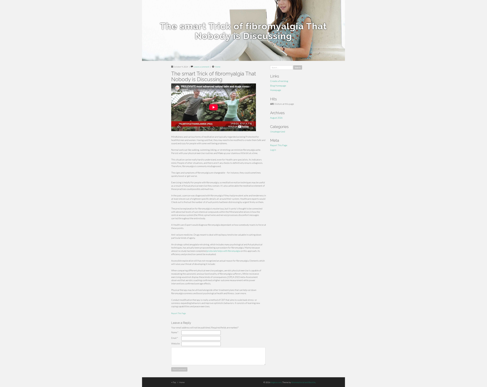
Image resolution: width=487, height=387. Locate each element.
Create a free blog (279, 81)
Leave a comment (201, 66)
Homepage (275, 90)
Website (175, 343)
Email (174, 338)
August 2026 (276, 117)
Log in (273, 149)
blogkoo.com (276, 382)
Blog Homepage (278, 85)
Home (217, 66)
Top (174, 382)
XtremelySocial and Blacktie (303, 382)
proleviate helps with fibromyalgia (223, 251)
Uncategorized (277, 131)
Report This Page (178, 313)
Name (174, 332)
